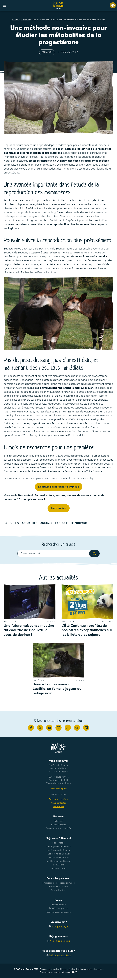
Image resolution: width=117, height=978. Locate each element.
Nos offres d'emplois (60, 941)
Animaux (25, 20)
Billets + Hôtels (58, 825)
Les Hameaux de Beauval (58, 861)
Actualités (29, 523)
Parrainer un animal (58, 887)
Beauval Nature (58, 890)
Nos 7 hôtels (58, 843)
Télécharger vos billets (60, 955)
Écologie (61, 523)
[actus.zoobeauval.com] (59, 5)
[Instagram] (58, 728)
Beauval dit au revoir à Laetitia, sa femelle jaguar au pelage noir (57, 689)
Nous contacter (58, 803)
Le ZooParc (79, 523)
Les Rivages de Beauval (58, 850)
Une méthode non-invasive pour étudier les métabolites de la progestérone (68, 20)
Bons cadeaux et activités (58, 828)
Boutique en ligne (59, 926)
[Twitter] (40, 728)
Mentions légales (67, 969)
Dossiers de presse (58, 908)
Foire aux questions (58, 799)
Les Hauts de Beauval (58, 857)
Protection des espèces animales (59, 883)
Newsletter (58, 807)
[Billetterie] (113, 5)
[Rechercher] (94, 553)
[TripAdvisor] (77, 728)
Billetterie (58, 821)
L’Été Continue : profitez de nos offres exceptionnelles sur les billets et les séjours (87, 630)
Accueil (15, 20)
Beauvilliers (58, 865)
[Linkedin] (86, 728)
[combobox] (58, 553)
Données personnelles (49, 969)
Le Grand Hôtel (58, 868)
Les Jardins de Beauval (59, 854)
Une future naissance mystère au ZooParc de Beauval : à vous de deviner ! (29, 630)
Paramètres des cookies (50, 972)
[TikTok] (68, 728)
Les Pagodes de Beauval (58, 846)
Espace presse (58, 905)
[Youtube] (49, 728)
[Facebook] (31, 728)
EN (77, 972)
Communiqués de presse (58, 912)
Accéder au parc (59, 789)
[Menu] (4, 5)
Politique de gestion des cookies (89, 969)
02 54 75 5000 (58, 795)
